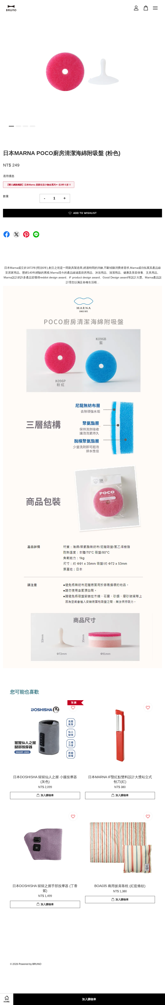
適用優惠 (8, 176)
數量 (6, 196)
